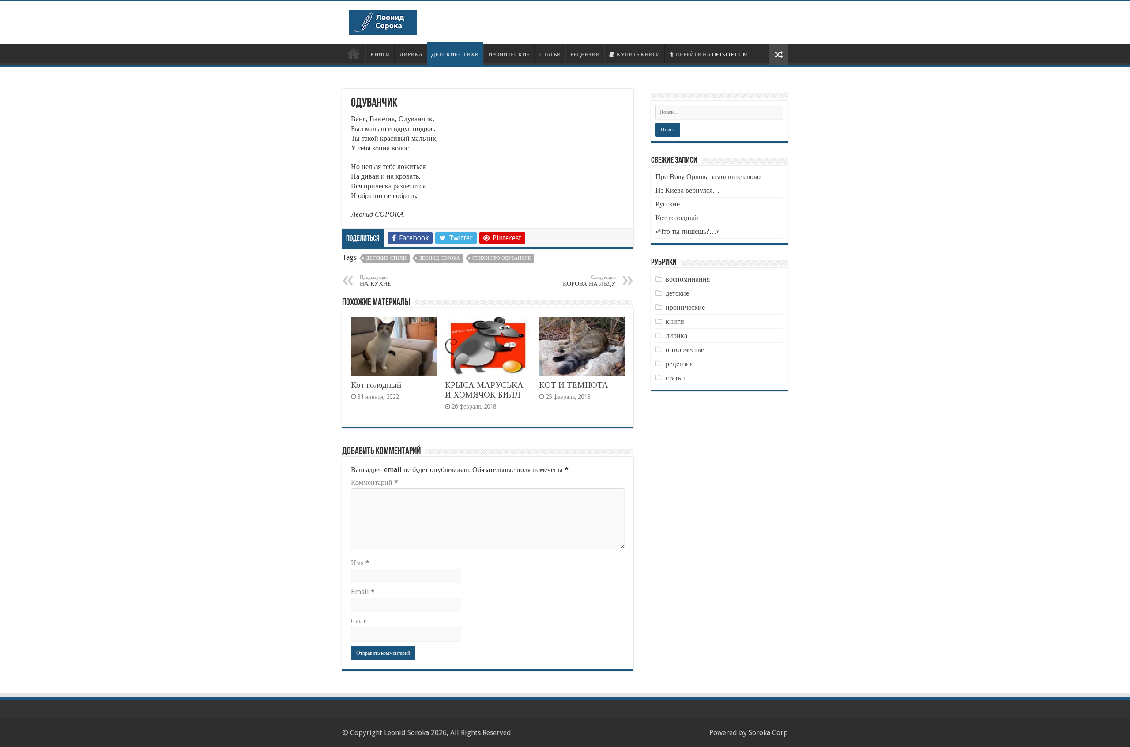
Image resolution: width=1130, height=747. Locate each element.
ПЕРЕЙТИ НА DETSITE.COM (712, 54)
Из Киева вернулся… (687, 190)
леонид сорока (439, 258)
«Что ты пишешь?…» (687, 231)
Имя (360, 563)
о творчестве (685, 349)
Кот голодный (376, 385)
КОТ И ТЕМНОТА (573, 385)
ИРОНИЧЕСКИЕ (509, 54)
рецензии (680, 364)
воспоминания (688, 279)
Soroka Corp (768, 732)
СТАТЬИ (550, 54)
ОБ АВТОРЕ (353, 53)
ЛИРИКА (410, 54)
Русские (667, 204)
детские (677, 293)
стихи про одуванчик (501, 258)
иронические (685, 307)
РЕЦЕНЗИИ (584, 54)
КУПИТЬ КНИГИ (638, 54)
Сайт (358, 621)
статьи (675, 378)
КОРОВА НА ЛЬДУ (589, 280)
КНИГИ (380, 54)
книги (675, 321)
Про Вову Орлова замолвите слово (708, 177)
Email (363, 592)
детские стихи (386, 258)
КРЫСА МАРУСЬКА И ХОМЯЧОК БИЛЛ (484, 389)
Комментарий (374, 482)
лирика (676, 335)
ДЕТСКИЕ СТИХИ (454, 54)
